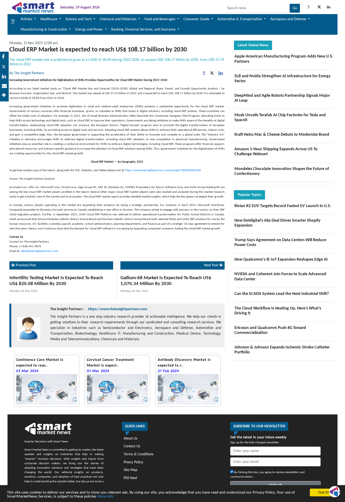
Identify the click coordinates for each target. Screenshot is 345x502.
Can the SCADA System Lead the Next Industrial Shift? (281, 294)
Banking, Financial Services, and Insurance (143, 29)
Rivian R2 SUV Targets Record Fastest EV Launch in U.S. (282, 206)
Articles (27, 19)
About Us (130, 438)
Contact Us (132, 446)
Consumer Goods (197, 19)
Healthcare (49, 19)
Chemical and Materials (118, 19)
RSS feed (130, 478)
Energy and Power (89, 29)
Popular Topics (249, 195)
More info (105, 496)
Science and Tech (78, 19)
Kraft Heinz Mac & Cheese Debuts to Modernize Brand (281, 135)
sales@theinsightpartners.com (39, 251)
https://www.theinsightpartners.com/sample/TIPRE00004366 (163, 170)
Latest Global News (253, 45)
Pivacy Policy (133, 462)
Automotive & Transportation (240, 19)
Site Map (130, 470)
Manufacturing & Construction (44, 29)
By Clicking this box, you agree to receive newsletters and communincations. (267, 474)
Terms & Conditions (138, 454)
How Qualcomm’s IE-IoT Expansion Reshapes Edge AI (281, 260)
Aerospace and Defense (288, 19)
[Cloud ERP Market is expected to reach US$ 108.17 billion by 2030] (4, 77)
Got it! (323, 492)
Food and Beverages (160, 19)
